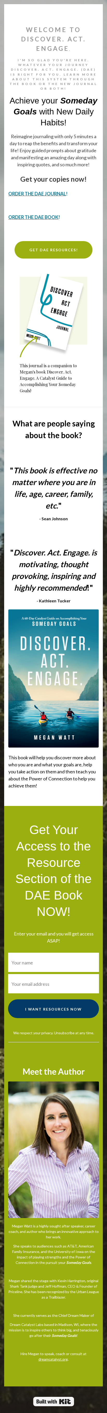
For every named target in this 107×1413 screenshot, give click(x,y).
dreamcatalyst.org (53, 1359)
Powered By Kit (53, 1401)
